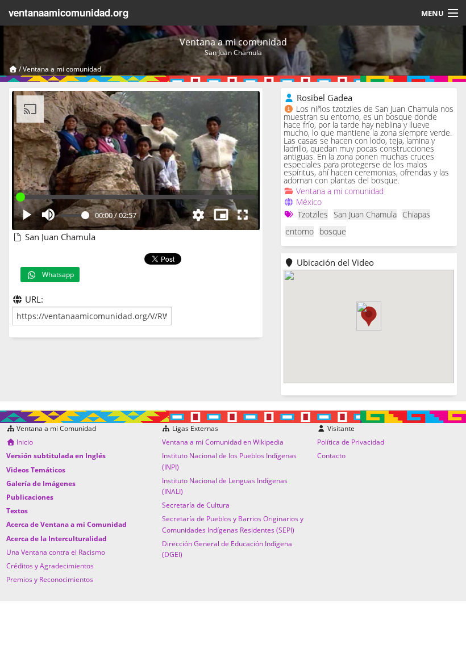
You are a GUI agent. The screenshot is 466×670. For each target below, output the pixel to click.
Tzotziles (313, 214)
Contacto (331, 455)
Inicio (24, 442)
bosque (332, 231)
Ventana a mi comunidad (62, 69)
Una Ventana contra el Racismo (55, 552)
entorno (299, 231)
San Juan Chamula (365, 214)
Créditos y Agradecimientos (50, 566)
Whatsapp (55, 274)
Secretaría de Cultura (196, 505)
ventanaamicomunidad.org (68, 12)
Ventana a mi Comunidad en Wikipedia (223, 442)
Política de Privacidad (350, 442)
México (309, 201)
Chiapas (416, 214)
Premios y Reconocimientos (49, 579)
